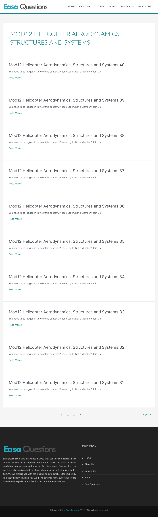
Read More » (16, 77)
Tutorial (99, 6)
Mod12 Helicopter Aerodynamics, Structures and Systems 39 (67, 100)
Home (71, 6)
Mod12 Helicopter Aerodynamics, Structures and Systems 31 (66, 382)
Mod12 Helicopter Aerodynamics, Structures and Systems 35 (67, 241)
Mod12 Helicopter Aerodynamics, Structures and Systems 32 (67, 347)
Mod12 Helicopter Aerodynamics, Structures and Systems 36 (67, 206)
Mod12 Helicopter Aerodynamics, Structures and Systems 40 (67, 64)
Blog (112, 6)
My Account (145, 6)
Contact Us (127, 6)
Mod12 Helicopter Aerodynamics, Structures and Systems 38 (67, 135)
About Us (84, 6)
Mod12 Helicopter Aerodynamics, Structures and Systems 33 (67, 311)
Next (147, 414)
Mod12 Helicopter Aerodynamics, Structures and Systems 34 (67, 276)
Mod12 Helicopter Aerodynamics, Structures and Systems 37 (66, 170)
